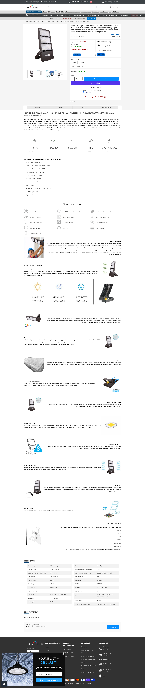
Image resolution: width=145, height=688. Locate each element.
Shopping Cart (68, 652)
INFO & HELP (124, 15)
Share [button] (73, 101)
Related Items (106, 107)
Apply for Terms (77, 36)
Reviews (84, 647)
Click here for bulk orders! (79, 49)
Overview (38, 107)
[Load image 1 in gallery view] (32, 74)
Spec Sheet (101, 54)
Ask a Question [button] (114, 627)
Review (61, 107)
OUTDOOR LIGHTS (93, 15)
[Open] (4, 684)
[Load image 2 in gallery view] (41, 74)
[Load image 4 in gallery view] (59, 74)
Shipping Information (88, 656)
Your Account (67, 649)
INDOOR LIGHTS (79, 15)
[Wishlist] (110, 7)
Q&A (83, 107)
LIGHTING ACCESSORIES (110, 15)
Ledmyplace (69, 683)
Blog (82, 669)
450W (82, 62)
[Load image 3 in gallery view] (50, 74)
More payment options (95, 87)
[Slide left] (25, 74)
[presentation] (45, 46)
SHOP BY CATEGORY (47, 15)
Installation (77, 54)
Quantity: (73, 75)
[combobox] (71, 7)
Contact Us (49, 650)
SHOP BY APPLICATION (63, 15)
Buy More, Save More (77, 66)
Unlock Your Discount (49, 680)
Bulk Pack (135, 15)
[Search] (94, 7)
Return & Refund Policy (88, 665)
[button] (92, 7)
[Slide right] (65, 74)
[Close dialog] (63, 654)
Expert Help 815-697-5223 (94, 97)
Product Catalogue (87, 672)
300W (74, 62)
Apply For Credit (68, 656)
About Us (48, 647)
